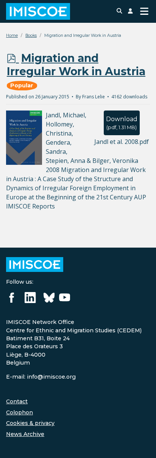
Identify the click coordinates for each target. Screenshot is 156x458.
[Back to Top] (143, 444)
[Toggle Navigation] (144, 11)
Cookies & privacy (30, 423)
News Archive (25, 434)
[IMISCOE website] (34, 264)
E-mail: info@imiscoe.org (41, 376)
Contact (17, 401)
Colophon (19, 412)
